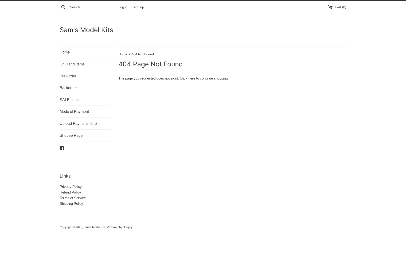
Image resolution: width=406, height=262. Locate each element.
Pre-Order (68, 76)
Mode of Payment (74, 112)
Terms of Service (73, 198)
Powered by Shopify (120, 227)
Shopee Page (71, 135)
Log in (123, 7)
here (191, 78)
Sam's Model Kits (86, 30)
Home (65, 52)
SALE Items (69, 100)
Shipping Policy (71, 203)
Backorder (68, 88)
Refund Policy (70, 192)
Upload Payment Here (78, 123)
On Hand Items (72, 64)
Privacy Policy (71, 187)
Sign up (138, 7)
